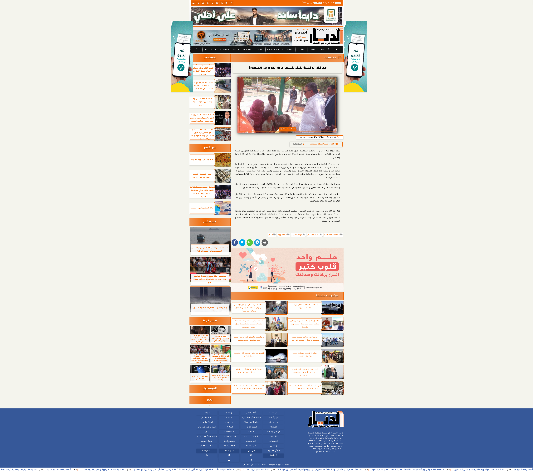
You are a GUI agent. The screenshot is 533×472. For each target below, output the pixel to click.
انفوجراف (273, 441)
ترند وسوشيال (229, 437)
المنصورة (282, 235)
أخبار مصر (325, 50)
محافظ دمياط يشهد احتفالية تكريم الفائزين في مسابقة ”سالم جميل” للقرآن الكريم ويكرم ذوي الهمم (226, 470)
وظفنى (273, 446)
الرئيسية (273, 413)
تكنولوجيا (208, 50)
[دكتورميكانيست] (241, 38)
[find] (203, 3)
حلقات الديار (247, 50)
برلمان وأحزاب (273, 432)
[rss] (207, 3)
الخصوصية (207, 451)
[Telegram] (257, 242)
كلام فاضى (251, 441)
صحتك (251, 432)
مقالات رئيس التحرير (274, 50)
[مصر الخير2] (287, 269)
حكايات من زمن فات (207, 427)
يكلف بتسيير (313, 235)
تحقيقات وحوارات (222, 50)
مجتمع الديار (229, 441)
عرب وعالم (236, 50)
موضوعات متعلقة (327, 296)
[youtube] (222, 3)
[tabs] (193, 3)
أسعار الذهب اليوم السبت (100, 470)
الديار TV (229, 427)
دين (206, 432)
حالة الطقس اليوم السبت (298, 470)
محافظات (330, 58)
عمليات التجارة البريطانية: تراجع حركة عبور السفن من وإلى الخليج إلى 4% (44, 470)
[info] (198, 3)
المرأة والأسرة (206, 422)
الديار (270, 235)
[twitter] (226, 3)
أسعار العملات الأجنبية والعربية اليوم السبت (145, 470)
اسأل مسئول (273, 451)
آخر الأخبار (209, 148)
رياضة (313, 50)
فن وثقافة (289, 50)
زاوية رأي (273, 427)
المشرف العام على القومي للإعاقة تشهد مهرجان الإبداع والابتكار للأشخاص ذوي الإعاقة (362, 470)
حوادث (301, 50)
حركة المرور (297, 235)
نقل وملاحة (251, 446)
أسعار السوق (207, 441)
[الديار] (355, 56)
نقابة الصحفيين (207, 446)
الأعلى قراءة (210, 321)
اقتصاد (259, 50)
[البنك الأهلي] (267, 16)
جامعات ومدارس (251, 437)
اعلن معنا (229, 451)
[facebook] (231, 3)
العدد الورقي (251, 427)
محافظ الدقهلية (332, 235)
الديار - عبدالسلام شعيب (322, 144)
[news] (217, 3)
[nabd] (212, 3)
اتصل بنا (273, 455)
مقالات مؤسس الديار (207, 437)
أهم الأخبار (209, 222)
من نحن (251, 451)
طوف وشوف (229, 446)
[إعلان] (182, 56)
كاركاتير (273, 437)
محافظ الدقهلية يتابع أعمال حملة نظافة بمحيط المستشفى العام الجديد (450, 470)
